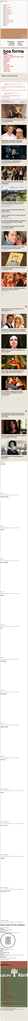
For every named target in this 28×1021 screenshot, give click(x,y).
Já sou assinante (8, 55)
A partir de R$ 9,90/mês (10, 527)
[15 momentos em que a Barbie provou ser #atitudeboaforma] (14, 93)
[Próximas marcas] (1, 28)
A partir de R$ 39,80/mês (12, 922)
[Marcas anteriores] (1, 2)
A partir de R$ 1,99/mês (10, 593)
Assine (5, 53)
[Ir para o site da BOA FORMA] (14, 33)
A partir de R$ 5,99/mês (10, 757)
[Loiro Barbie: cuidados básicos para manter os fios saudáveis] (14, 84)
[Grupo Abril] (4, 1)
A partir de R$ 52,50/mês (12, 790)
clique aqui (10, 1009)
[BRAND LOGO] (14, 52)
